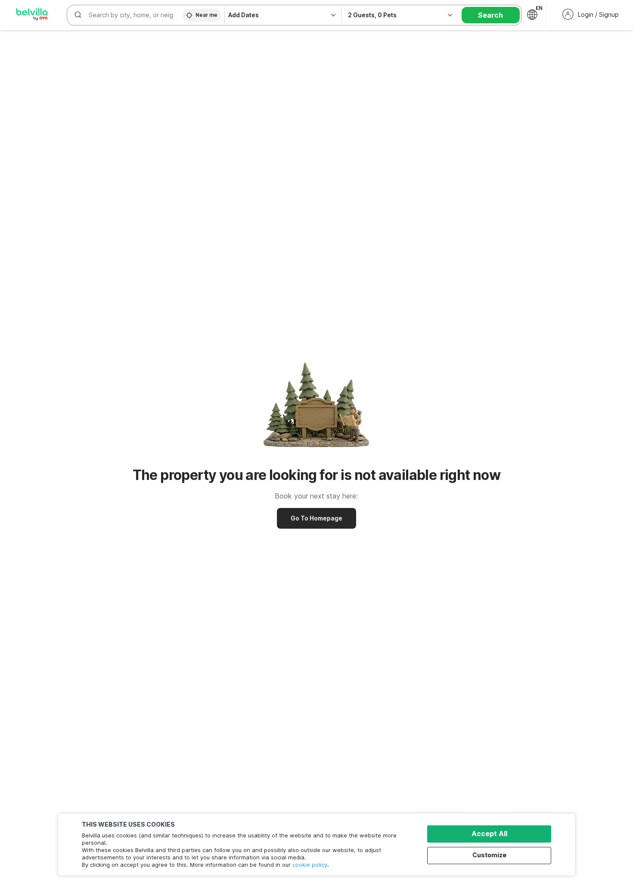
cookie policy (309, 864)
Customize (489, 855)
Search (490, 15)
